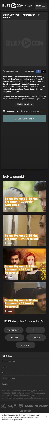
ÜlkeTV (29, 406)
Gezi (35, 330)
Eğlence (36, 337)
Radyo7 (12, 406)
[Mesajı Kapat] (46, 416)
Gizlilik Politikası (8, 378)
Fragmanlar (14, 330)
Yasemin (25, 411)
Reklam (5, 367)
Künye (4, 372)
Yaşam (14, 337)
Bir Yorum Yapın (25, 119)
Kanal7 (3, 406)
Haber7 (41, 406)
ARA (30, 6)
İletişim (5, 384)
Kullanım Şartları (8, 361)
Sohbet (25, 345)
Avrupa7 (21, 406)
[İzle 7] (12, 5)
